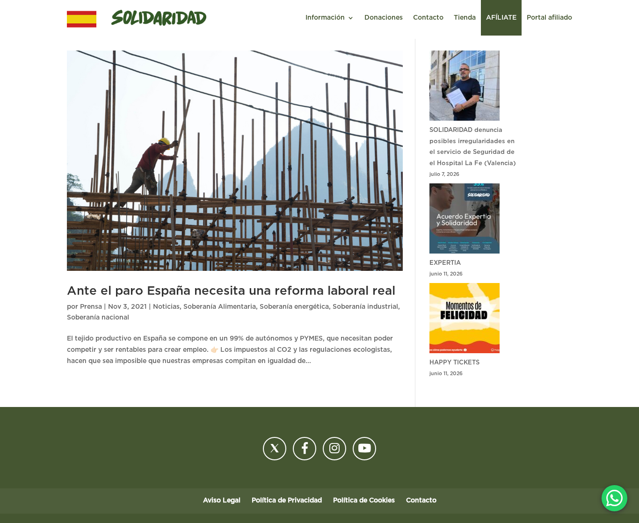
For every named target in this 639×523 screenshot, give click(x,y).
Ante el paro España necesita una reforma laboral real (231, 291)
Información (325, 18)
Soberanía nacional (98, 317)
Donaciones (383, 18)
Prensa (91, 307)
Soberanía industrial (365, 307)
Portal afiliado (549, 18)
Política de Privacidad (287, 500)
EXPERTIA (445, 263)
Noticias (166, 307)
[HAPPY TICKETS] (464, 320)
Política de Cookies (364, 500)
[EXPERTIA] (464, 220)
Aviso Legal (221, 500)
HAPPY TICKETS (454, 363)
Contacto (428, 18)
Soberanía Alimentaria (219, 307)
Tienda (465, 18)
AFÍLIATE (501, 18)
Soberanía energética (294, 307)
